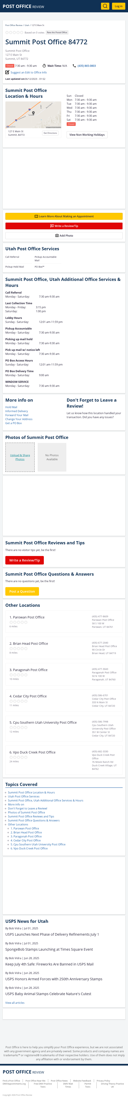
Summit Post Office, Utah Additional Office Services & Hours (45, 800)
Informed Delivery (16, 411)
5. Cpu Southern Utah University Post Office (38, 844)
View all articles (14, 1003)
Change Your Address (18, 419)
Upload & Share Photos (20, 457)
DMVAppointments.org (14, 1083)
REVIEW (23, 6)
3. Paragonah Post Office (26, 836)
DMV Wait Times (68, 1085)
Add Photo (66, 235)
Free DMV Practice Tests (43, 1085)
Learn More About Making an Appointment (66, 216)
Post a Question (22, 591)
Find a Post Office (11, 1080)
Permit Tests (87, 1085)
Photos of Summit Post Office (26, 812)
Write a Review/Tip (66, 226)
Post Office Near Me (35, 1080)
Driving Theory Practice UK (112, 1085)
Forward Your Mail (16, 415)
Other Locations (18, 824)
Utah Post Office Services (24, 796)
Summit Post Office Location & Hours (31, 792)
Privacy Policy (103, 1080)
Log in (118, 6)
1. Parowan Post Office (25, 828)
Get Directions (50, 133)
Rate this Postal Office (57, 32)
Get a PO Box (13, 423)
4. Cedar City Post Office (26, 840)
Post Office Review (13, 25)
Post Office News (59, 1080)
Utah (27, 25)
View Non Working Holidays (87, 135)
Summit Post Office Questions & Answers (34, 820)
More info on (16, 804)
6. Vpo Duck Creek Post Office (29, 848)
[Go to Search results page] (105, 6)
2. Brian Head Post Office (26, 832)
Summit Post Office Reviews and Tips (31, 816)
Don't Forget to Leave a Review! (27, 808)
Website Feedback (82, 1080)
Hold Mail (11, 407)
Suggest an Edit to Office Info (29, 72)
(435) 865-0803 (87, 66)
